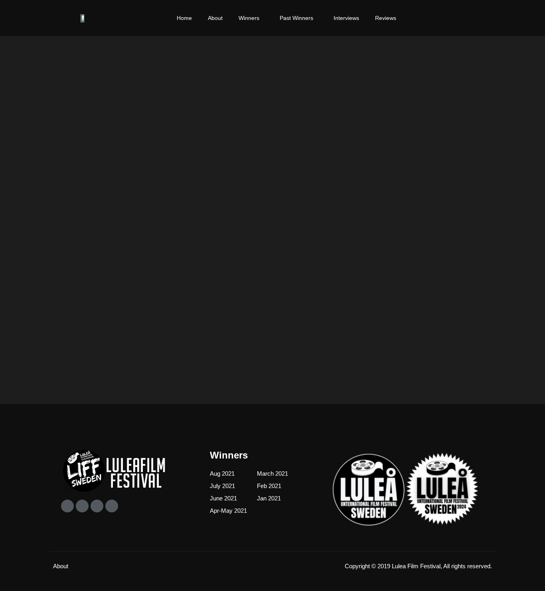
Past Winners (296, 18)
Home (184, 18)
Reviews (385, 18)
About (215, 18)
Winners (249, 18)
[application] (262, 18)
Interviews (346, 18)
